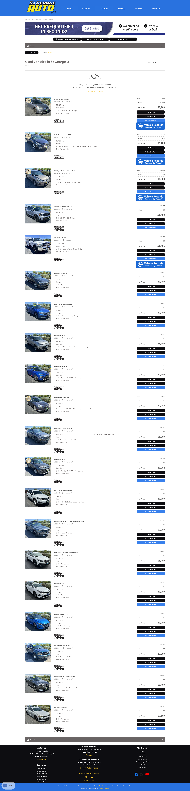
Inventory (86, 9)
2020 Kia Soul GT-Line (61, 366)
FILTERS (33, 52)
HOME (69, 9)
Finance (138, 9)
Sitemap (107, 788)
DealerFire (90, 785)
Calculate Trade (151, 116)
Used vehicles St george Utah (39, 19)
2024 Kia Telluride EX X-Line (63, 206)
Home (27, 19)
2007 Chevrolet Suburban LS (63, 645)
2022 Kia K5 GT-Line (60, 707)
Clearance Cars (124, 39)
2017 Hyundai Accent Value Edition (65, 171)
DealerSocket (102, 785)
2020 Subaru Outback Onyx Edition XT (66, 552)
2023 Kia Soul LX (59, 335)
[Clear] (50, 52)
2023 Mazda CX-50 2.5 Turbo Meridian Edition (69, 521)
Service (121, 9)
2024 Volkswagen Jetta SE (63, 304)
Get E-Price (151, 112)
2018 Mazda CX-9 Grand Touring (64, 676)
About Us (156, 9)
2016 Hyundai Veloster (61, 99)
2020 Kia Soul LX (59, 459)
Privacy (101, 788)
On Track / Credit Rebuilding (95, 39)
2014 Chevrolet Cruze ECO (62, 397)
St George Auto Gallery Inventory (68, 39)
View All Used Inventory (95, 91)
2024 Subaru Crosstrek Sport (63, 428)
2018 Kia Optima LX (60, 273)
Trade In (104, 9)
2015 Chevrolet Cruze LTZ (62, 135)
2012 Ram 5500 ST (60, 237)
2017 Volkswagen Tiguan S (63, 490)
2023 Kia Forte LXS (60, 583)
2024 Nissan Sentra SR (61, 614)
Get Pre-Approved (150, 120)
